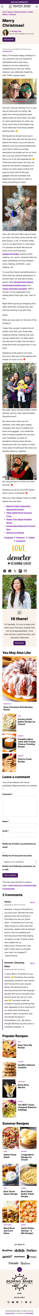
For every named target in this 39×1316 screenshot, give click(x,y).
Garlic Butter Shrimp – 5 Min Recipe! (27, 1230)
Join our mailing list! (19, 2)
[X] (22, 1302)
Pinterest (20, 537)
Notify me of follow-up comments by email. (19, 845)
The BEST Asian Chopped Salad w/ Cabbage (27, 1107)
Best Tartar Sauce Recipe (11, 1192)
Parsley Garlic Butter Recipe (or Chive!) (27, 721)
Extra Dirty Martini (23, 1086)
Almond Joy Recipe (15, 533)
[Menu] (37, 6)
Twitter (31, 537)
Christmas (12, 14)
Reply (32, 902)
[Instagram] (8, 1302)
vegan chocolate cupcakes (14, 289)
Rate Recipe (9, 39)
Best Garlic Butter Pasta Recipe (27, 1194)
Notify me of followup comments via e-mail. (18, 868)
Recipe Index (19, 1297)
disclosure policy (7, 51)
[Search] (2, 6)
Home (4, 12)
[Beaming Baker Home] (19, 6)
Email (5, 831)
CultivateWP (29, 1313)
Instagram (21, 541)
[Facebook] (17, 1302)
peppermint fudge (10, 254)
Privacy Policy (10, 1313)
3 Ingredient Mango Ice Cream (27, 1157)
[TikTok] (30, 1302)
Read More (19, 643)
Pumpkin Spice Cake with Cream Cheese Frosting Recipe (26, 743)
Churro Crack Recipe (25, 760)
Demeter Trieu (16, 31)
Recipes (10, 12)
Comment (7, 794)
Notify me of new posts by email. (17, 856)
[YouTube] (13, 1302)
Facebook (8, 537)
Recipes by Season (20, 12)
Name (5, 821)
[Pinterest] (26, 1302)
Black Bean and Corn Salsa (9, 1230)
